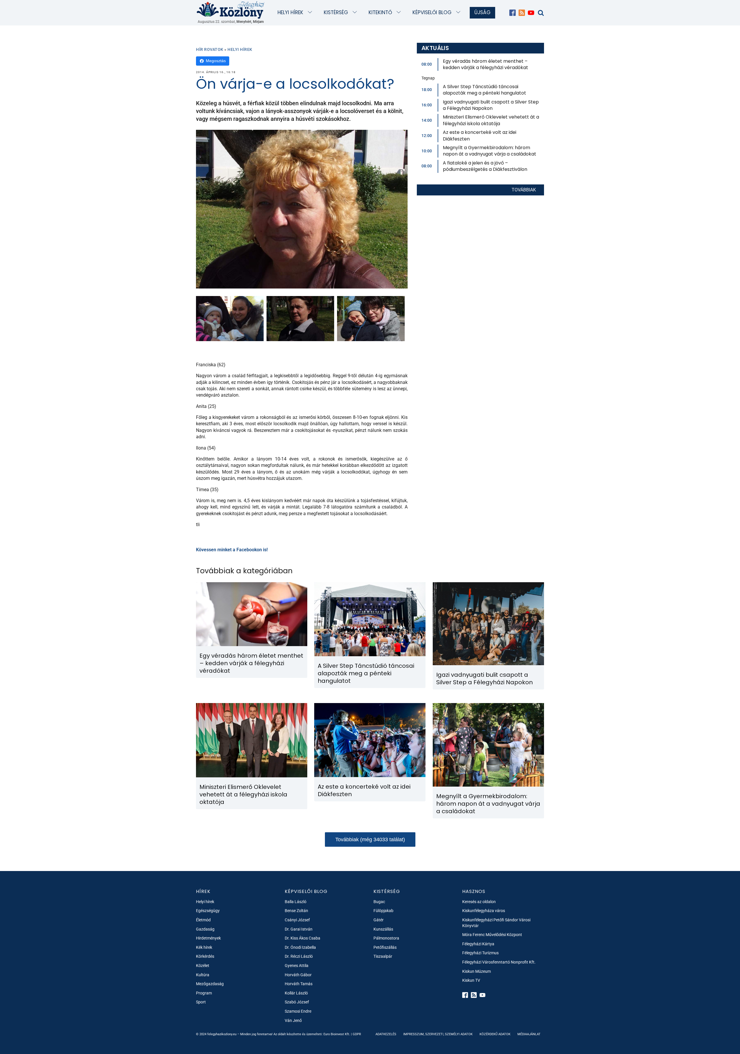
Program (204, 993)
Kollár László (296, 993)
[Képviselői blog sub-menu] (459, 12)
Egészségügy (208, 910)
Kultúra (202, 974)
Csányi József (297, 920)
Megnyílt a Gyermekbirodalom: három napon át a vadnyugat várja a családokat (489, 150)
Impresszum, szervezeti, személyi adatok (438, 1034)
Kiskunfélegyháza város (483, 910)
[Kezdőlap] (230, 9)
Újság (482, 12)
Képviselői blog (432, 12)
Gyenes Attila (296, 965)
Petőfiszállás (385, 947)
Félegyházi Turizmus (480, 953)
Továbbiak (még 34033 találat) (370, 839)
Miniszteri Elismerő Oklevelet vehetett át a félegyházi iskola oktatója (491, 120)
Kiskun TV (471, 980)
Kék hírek (204, 947)
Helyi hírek (290, 12)
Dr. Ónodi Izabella (300, 947)
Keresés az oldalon (479, 901)
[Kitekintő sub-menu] (400, 12)
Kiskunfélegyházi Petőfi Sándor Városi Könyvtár (496, 923)
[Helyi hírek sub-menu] (311, 12)
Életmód (203, 920)
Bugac (379, 901)
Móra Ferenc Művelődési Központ (492, 934)
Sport (201, 1002)
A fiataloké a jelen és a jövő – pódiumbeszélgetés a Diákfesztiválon (485, 166)
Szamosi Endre (298, 1011)
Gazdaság (205, 929)
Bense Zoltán (296, 910)
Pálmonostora (386, 938)
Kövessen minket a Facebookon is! (232, 549)
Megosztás (216, 60)
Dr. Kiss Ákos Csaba (302, 938)
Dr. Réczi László (299, 956)
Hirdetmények (208, 938)
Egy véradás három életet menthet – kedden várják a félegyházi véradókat (485, 64)
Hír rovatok (209, 49)
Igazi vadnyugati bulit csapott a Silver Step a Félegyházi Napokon (491, 105)
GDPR (357, 1034)
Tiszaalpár (382, 956)
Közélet (202, 965)
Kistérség (336, 12)
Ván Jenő (293, 1020)
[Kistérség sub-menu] (356, 12)
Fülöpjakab (383, 910)
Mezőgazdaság (210, 983)
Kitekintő (380, 12)
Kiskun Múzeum (476, 971)
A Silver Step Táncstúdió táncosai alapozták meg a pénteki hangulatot (484, 89)
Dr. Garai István (298, 929)
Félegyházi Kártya (478, 944)
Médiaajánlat (529, 1034)
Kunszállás (383, 929)
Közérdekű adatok (495, 1034)
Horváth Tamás (298, 983)
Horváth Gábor (298, 974)
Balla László (295, 901)
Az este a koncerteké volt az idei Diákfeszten (479, 135)
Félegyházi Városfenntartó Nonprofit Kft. (499, 962)
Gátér (378, 920)
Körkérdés (205, 956)
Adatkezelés (385, 1034)
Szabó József (297, 1002)
